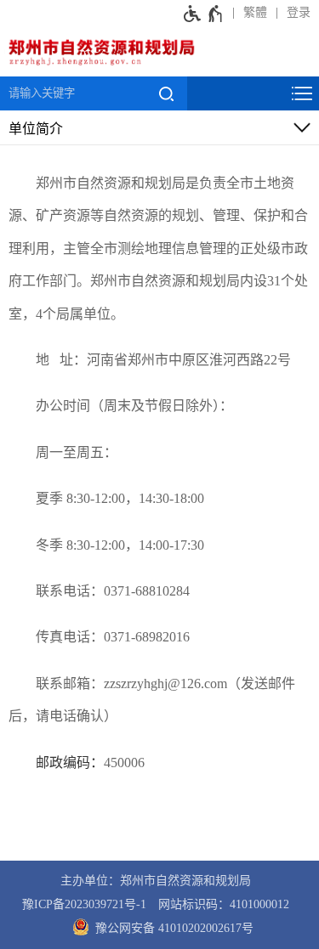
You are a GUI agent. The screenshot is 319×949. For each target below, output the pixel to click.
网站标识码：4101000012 (223, 904)
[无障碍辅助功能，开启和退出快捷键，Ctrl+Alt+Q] (203, 12)
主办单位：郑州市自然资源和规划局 (155, 880)
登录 (298, 12)
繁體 (255, 12)
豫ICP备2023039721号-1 (84, 904)
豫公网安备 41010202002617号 (172, 928)
